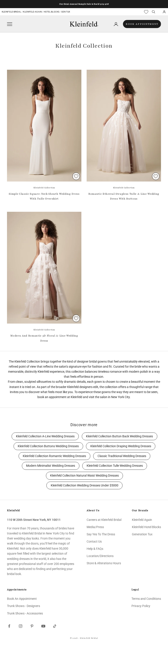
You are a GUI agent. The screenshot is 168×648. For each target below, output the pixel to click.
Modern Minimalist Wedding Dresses (50, 466)
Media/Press (95, 527)
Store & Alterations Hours (104, 563)
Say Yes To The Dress (101, 534)
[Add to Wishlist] (76, 176)
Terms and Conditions (146, 598)
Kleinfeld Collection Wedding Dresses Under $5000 (84, 485)
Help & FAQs (95, 548)
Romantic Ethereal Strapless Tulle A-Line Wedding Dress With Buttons (123, 196)
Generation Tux (142, 534)
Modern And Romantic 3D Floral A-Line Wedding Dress (44, 338)
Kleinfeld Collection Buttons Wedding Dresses (48, 446)
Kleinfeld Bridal (11, 12)
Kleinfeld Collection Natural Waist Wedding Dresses (84, 475)
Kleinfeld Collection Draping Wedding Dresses (120, 446)
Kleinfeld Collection (44, 187)
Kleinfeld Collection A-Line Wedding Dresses (45, 436)
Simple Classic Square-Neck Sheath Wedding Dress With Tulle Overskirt (44, 196)
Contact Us (94, 541)
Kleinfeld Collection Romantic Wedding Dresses (54, 456)
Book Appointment (142, 24)
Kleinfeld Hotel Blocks (146, 527)
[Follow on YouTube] (43, 626)
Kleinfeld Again (32, 12)
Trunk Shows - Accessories (25, 613)
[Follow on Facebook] (9, 626)
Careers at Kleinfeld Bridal (104, 520)
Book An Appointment (22, 598)
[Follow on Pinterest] (32, 626)
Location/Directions (100, 556)
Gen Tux (65, 12)
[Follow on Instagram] (20, 626)
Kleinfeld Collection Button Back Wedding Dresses (119, 436)
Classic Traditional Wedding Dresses (122, 456)
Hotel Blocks (51, 12)
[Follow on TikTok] (54, 626)
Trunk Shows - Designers (23, 606)
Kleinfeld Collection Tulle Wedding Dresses (115, 466)
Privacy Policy (140, 606)
